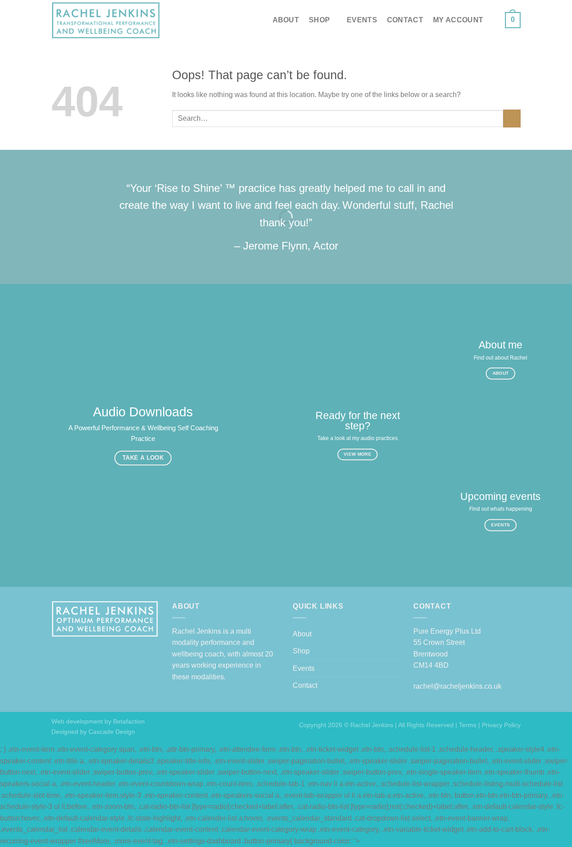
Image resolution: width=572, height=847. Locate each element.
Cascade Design (111, 731)
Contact (405, 20)
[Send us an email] (501, 26)
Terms (467, 724)
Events (362, 20)
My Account (458, 20)
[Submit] (512, 118)
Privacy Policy (501, 724)
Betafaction (128, 721)
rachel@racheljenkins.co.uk (457, 686)
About (286, 20)
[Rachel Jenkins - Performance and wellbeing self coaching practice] (105, 20)
